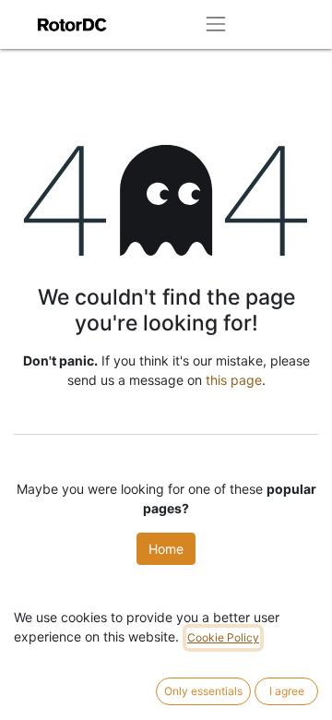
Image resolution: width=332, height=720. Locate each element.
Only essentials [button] (203, 691)
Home (166, 549)
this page (234, 380)
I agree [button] (286, 691)
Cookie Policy (223, 637)
